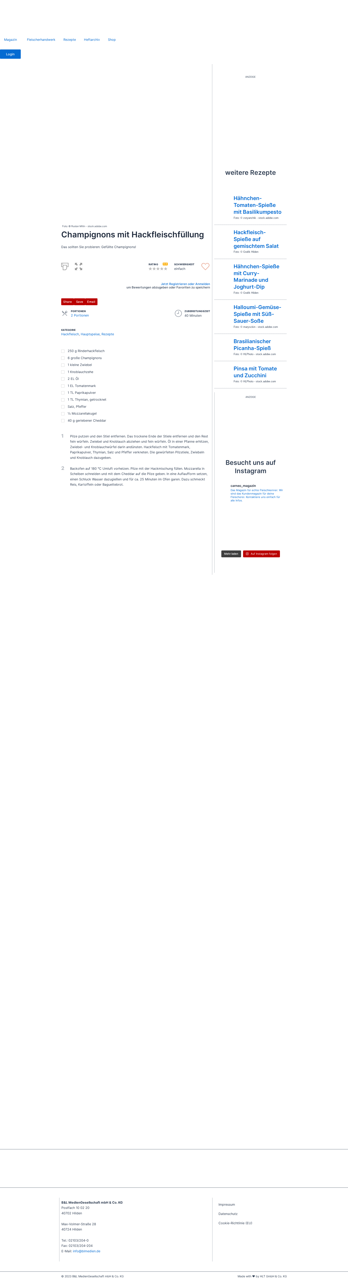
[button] (78, 265)
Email (91, 301)
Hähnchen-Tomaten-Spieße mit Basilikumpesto (258, 205)
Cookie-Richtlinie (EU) (235, 1223)
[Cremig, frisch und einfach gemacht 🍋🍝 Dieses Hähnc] (250, 541)
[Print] (64, 265)
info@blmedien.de (86, 1251)
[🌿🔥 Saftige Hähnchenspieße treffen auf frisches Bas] (227, 513)
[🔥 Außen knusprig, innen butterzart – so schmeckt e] (250, 527)
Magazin (10, 40)
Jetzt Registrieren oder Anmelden (185, 284)
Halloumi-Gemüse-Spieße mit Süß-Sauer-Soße (257, 314)
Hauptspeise (90, 334)
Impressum (227, 1204)
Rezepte (69, 40)
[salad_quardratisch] (250, 117)
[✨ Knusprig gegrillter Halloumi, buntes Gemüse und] (227, 527)
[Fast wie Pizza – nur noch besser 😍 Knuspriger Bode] (274, 527)
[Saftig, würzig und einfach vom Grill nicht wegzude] (274, 513)
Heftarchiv (92, 40)
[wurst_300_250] (246, 423)
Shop (112, 40)
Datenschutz (228, 1214)
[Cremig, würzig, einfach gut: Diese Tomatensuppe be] (227, 541)
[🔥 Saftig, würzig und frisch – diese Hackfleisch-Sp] (250, 513)
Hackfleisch (70, 334)
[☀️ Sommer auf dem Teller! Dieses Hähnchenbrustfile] (274, 541)
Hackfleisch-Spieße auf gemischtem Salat (256, 239)
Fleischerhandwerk (41, 40)
